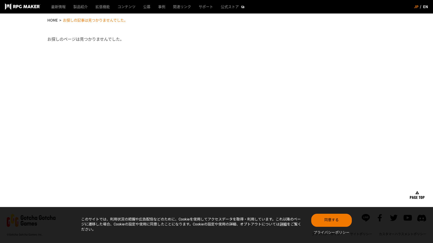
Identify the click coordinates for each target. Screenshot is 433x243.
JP (416, 6)
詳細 (283, 224)
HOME (52, 20)
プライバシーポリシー (331, 232)
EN (425, 6)
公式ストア (230, 6)
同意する (331, 220)
